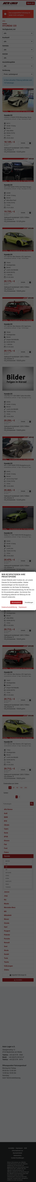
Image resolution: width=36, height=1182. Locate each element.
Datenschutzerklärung (9, 607)
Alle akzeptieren (16, 602)
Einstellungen (29, 602)
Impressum (23, 607)
